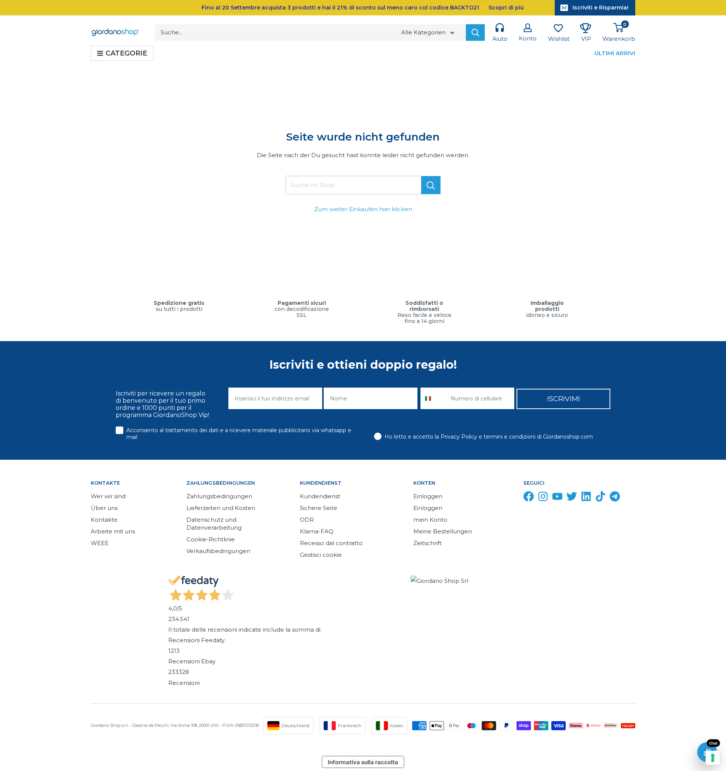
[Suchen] (475, 32)
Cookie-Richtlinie (210, 539)
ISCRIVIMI (563, 399)
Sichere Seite (318, 507)
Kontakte (104, 519)
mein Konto (430, 519)
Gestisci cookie (321, 554)
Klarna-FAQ (317, 531)
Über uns (104, 507)
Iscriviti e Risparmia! (600, 7)
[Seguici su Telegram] (615, 498)
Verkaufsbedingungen (218, 551)
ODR (307, 519)
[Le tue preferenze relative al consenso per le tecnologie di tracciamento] (713, 758)
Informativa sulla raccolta (363, 762)
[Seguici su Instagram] (543, 498)
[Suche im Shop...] (431, 185)
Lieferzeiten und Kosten (220, 507)
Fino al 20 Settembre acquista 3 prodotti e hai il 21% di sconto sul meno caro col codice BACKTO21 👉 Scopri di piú (363, 7)
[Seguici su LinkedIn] (586, 498)
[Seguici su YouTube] (557, 498)
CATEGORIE (126, 53)
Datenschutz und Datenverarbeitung (214, 523)
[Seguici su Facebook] (528, 498)
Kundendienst (320, 496)
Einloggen (427, 496)
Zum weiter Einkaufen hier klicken (363, 209)
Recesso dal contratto (331, 543)
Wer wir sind (108, 496)
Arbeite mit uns (113, 531)
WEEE (100, 543)
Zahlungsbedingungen (219, 496)
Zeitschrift (427, 543)
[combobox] (434, 398)
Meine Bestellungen (442, 531)
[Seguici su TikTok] (600, 498)
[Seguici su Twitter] (571, 498)
